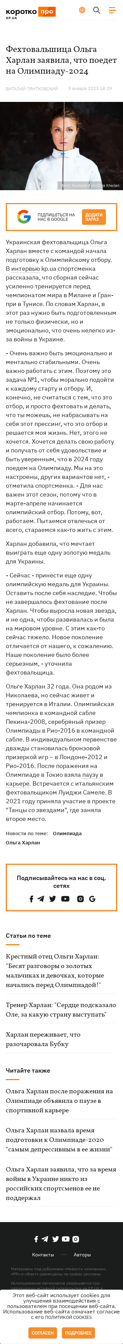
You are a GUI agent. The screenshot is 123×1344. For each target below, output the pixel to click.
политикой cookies (68, 1317)
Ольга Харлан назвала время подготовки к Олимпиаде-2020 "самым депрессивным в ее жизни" (59, 1140)
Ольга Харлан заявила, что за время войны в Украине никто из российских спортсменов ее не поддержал (61, 1184)
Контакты (43, 1255)
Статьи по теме (28, 935)
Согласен (43, 1333)
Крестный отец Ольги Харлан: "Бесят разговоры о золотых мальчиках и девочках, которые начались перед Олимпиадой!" (55, 971)
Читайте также (28, 1070)
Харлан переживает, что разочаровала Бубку (43, 1039)
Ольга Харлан (23, 842)
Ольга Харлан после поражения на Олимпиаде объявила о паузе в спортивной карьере (59, 1101)
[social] (31, 898)
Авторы (82, 1255)
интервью (25, 268)
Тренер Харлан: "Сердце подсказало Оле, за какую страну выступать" (61, 1010)
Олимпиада (67, 833)
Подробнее (78, 1333)
